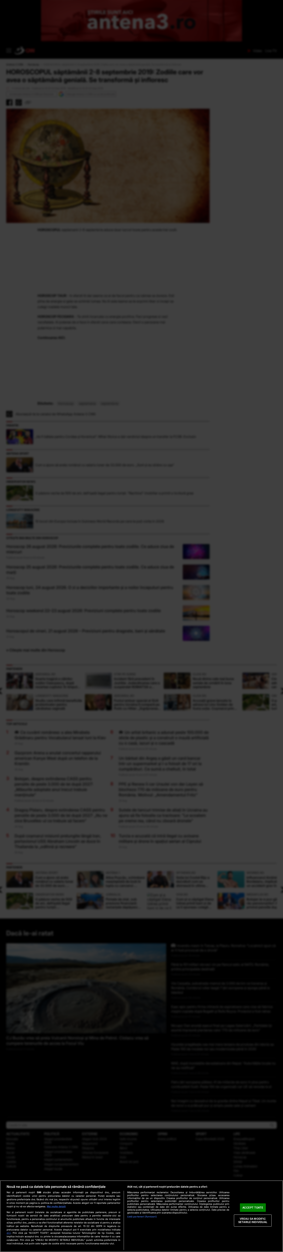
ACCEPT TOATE (252, 1207)
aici (9, 1232)
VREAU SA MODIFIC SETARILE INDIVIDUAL (252, 1220)
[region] (141, 1216)
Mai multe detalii (56, 1206)
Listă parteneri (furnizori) (142, 1216)
